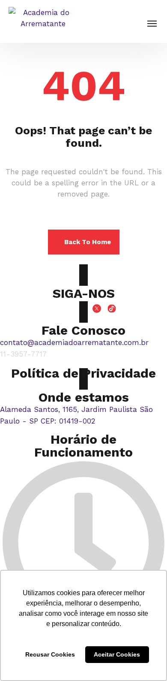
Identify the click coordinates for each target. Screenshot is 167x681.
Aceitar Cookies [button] (117, 654)
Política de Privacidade (83, 373)
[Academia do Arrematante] (43, 21)
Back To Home (87, 242)
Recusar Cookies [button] (50, 654)
